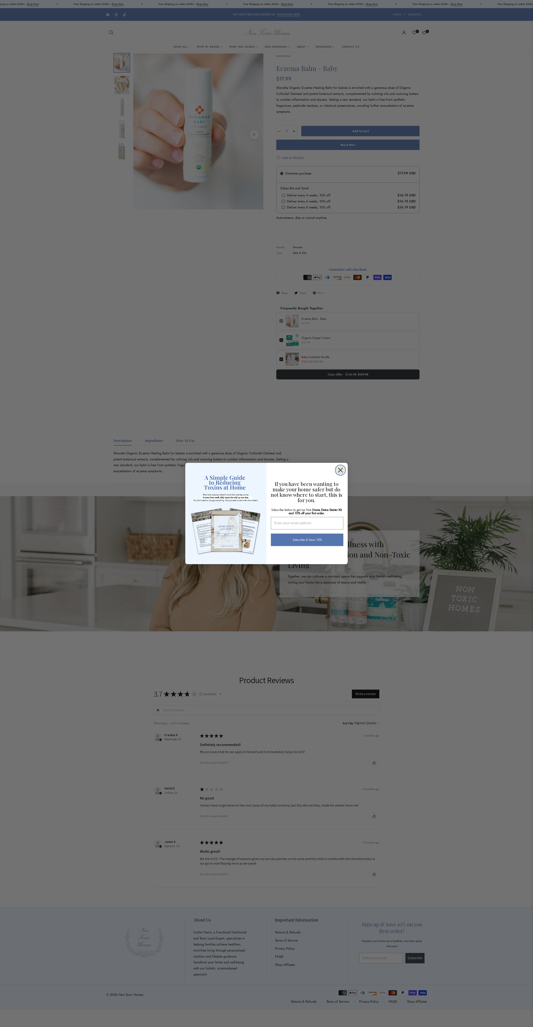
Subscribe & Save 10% (307, 540)
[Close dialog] (340, 470)
